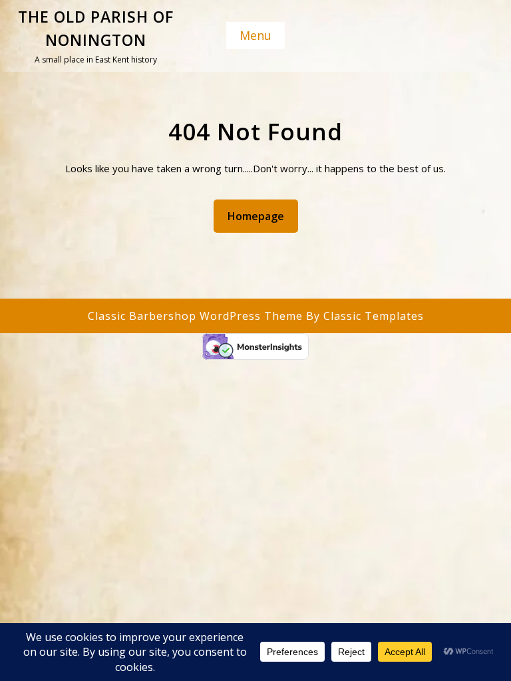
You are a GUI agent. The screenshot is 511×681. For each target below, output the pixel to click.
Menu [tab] (255, 35)
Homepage (261, 215)
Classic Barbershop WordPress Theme (197, 316)
